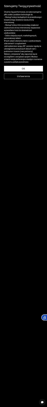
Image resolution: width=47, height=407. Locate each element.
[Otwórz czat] (42, 402)
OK (23, 68)
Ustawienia (23, 76)
